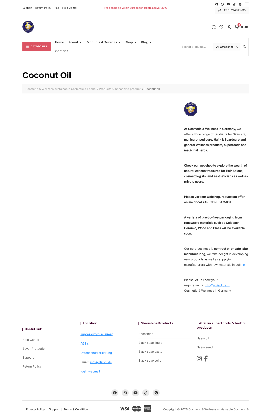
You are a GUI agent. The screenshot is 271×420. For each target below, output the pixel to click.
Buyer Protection (34, 348)
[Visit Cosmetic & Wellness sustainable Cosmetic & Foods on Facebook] (206, 359)
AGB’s (85, 343)
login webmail (90, 371)
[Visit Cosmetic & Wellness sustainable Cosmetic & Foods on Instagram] (199, 359)
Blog (144, 42)
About (73, 42)
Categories (39, 46)
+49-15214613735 (233, 10)
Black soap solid (149, 360)
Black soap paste (150, 351)
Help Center (69, 7)
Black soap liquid (150, 343)
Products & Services (101, 42)
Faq (57, 7)
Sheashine (145, 334)
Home (59, 42)
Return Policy (43, 7)
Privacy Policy (35, 409)
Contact (61, 51)
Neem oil (203, 338)
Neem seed (205, 347)
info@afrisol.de (217, 285)
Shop (129, 42)
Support (27, 7)
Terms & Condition (76, 409)
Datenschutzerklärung (96, 353)
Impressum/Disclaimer (97, 334)
